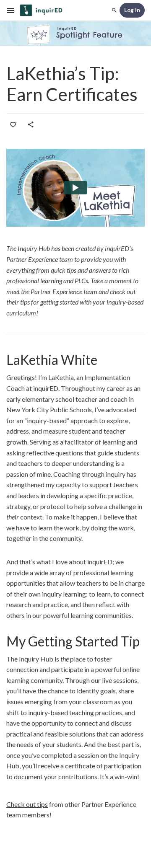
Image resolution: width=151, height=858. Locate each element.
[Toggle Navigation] (11, 10)
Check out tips (27, 804)
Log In (132, 10)
